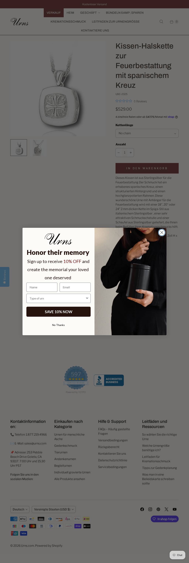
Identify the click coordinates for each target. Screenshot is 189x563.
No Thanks (58, 325)
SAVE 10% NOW (58, 311)
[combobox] (57, 298)
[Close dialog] (162, 232)
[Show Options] (87, 298)
